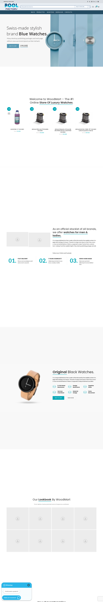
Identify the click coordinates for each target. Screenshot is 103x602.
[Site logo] (11, 6)
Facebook (68, 253)
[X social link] (90, 1)
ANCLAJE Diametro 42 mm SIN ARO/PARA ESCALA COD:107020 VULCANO (63, 130)
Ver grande (27, 509)
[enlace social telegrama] (98, 1)
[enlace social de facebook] (88, 1)
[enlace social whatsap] (96, 1)
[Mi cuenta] (92, 6)
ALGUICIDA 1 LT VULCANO (17, 129)
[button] (28, 585)
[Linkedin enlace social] (94, 1)
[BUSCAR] (89, 6)
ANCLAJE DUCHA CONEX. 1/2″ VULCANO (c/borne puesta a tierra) (85, 129)
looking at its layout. (63, 379)
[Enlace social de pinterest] (92, 1)
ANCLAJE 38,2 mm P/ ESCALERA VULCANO (40, 129)
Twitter (62, 253)
